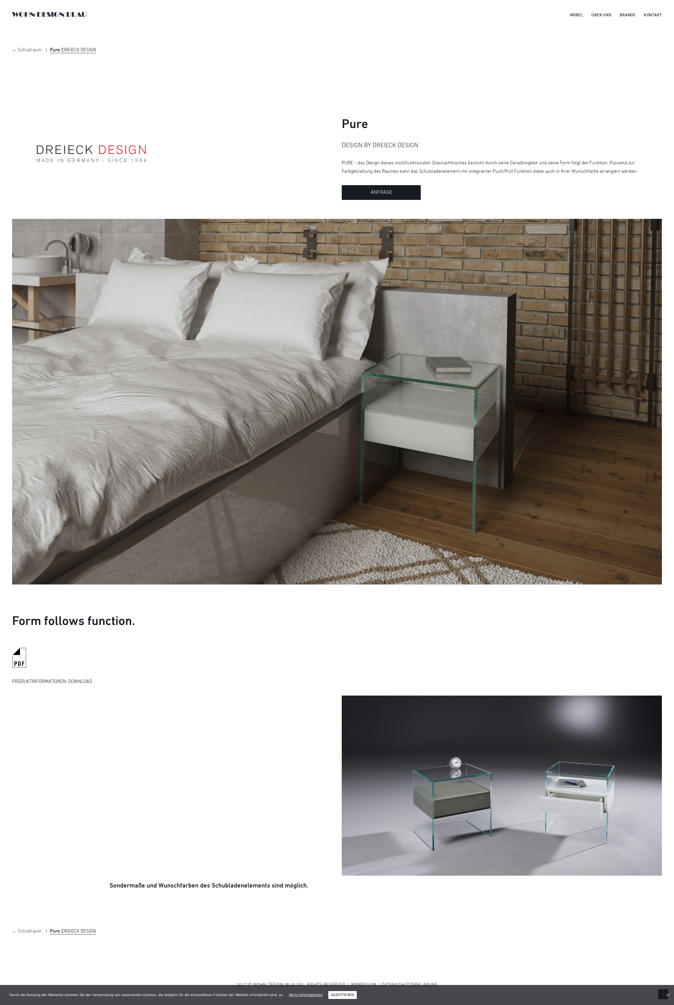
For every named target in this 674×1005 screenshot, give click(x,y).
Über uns (601, 15)
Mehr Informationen (306, 995)
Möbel (576, 15)
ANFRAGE (381, 192)
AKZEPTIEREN (342, 995)
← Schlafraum (27, 50)
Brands (628, 15)
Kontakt (653, 15)
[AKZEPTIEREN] (667, 995)
